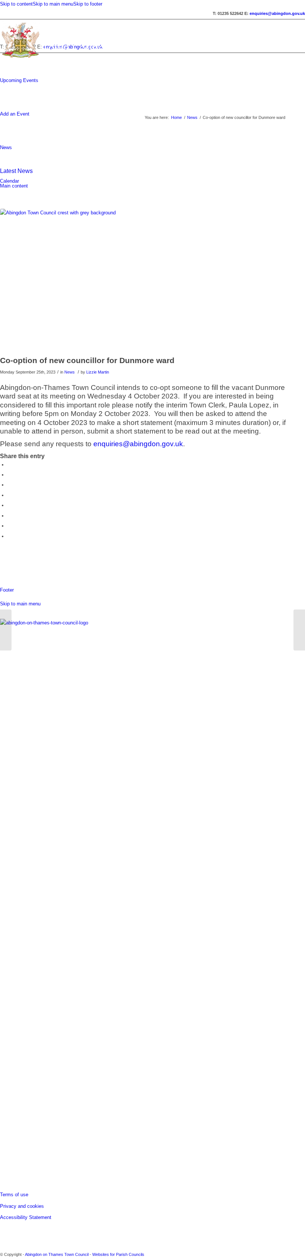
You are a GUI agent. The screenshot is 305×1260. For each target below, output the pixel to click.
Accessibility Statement (25, 1217)
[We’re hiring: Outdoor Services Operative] (299, 630)
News (6, 147)
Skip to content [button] (16, 4)
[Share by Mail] (9, 536)
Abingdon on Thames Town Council (57, 1254)
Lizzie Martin (97, 372)
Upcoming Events (19, 80)
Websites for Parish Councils (118, 1254)
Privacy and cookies (22, 1206)
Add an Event (14, 114)
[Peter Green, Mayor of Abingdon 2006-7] (6, 630)
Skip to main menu (53, 4)
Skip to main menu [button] (20, 604)
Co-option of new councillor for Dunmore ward (87, 360)
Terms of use (14, 1194)
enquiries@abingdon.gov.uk (138, 444)
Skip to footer (87, 4)
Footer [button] (7, 590)
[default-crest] (143, 280)
